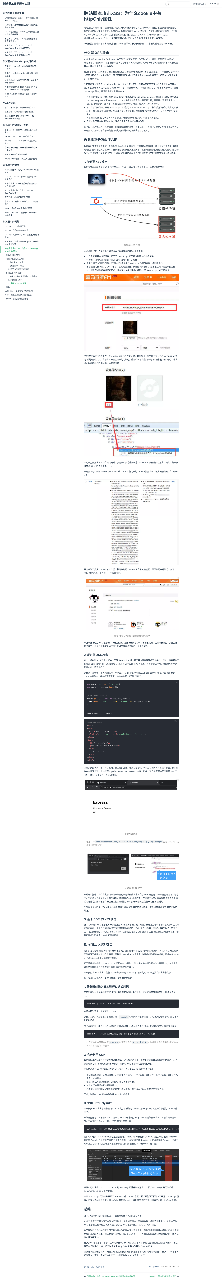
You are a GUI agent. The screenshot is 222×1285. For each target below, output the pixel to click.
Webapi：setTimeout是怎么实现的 (20, 136)
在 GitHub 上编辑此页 (94, 1267)
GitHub (214, 3)
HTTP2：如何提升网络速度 (16, 230)
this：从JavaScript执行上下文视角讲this (21, 95)
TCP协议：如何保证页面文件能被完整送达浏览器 (21, 26)
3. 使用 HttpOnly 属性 (17, 283)
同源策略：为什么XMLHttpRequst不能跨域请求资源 (22, 242)
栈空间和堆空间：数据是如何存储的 (20, 107)
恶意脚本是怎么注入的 (15, 259)
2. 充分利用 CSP (15, 280)
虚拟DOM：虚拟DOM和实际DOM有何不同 (21, 202)
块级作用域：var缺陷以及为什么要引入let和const (21, 81)
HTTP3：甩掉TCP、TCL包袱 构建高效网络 (22, 236)
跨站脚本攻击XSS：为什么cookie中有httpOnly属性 (21, 249)
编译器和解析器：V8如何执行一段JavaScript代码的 (19, 117)
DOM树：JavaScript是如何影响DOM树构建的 (21, 177)
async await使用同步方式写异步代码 (21, 158)
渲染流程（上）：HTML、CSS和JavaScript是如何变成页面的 (19, 46)
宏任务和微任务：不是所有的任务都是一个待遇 (21, 148)
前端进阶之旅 (200, 3)
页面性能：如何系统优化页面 (17, 197)
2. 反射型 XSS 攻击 (16, 266)
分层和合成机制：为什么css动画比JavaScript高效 (20, 191)
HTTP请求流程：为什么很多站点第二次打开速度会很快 (22, 33)
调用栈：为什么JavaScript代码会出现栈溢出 (21, 74)
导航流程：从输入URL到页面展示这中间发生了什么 (21, 40)
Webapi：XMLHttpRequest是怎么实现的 (21, 142)
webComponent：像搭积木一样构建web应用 (21, 213)
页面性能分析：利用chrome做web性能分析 (22, 171)
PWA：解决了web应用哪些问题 (18, 208)
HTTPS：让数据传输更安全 (17, 299)
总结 (8, 287)
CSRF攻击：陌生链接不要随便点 (19, 291)
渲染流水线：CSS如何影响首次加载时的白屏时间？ (21, 184)
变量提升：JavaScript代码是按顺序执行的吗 (21, 67)
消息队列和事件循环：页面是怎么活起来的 (21, 131)
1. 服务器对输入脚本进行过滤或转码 (22, 276)
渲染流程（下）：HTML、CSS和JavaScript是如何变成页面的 (19, 53)
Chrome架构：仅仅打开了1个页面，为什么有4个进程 (21, 19)
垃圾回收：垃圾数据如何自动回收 (19, 111)
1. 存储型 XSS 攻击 (15, 262)
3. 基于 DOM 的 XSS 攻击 (18, 269)
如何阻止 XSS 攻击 (13, 273)
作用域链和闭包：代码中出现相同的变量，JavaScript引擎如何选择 (21, 88)
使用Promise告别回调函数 (16, 154)
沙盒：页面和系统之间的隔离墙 (18, 295)
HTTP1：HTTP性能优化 (15, 226)
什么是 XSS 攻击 (13, 255)
